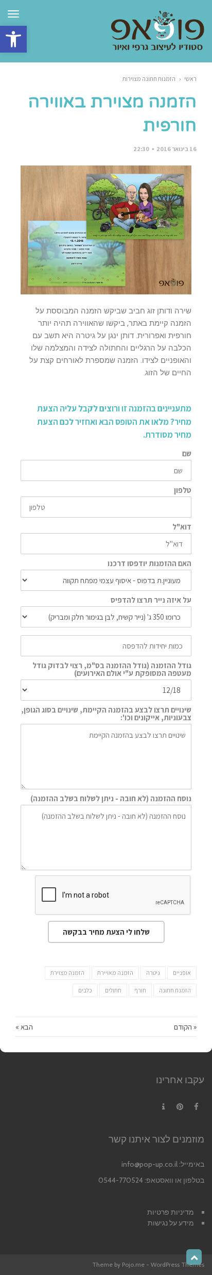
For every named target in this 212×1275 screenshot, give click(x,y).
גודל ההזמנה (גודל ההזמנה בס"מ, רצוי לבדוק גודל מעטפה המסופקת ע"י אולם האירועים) (111, 669)
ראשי (190, 78)
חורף (140, 990)
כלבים (85, 990)
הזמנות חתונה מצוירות (148, 78)
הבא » (24, 1027)
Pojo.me (133, 1264)
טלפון (182, 490)
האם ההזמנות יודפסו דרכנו (149, 563)
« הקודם (185, 1027)
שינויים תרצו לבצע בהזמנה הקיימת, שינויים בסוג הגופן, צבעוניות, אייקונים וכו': (106, 713)
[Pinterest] (179, 1107)
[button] (13, 39)
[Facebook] (196, 1107)
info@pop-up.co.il (149, 1164)
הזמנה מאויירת (115, 972)
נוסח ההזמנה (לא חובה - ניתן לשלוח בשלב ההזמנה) (110, 798)
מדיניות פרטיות (170, 1212)
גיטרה (153, 972)
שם (186, 453)
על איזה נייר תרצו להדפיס (151, 600)
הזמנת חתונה (175, 990)
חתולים (113, 990)
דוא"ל (181, 527)
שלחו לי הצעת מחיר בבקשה (106, 932)
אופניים (182, 972)
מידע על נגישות (171, 1223)
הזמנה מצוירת (67, 972)
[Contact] (163, 1107)
